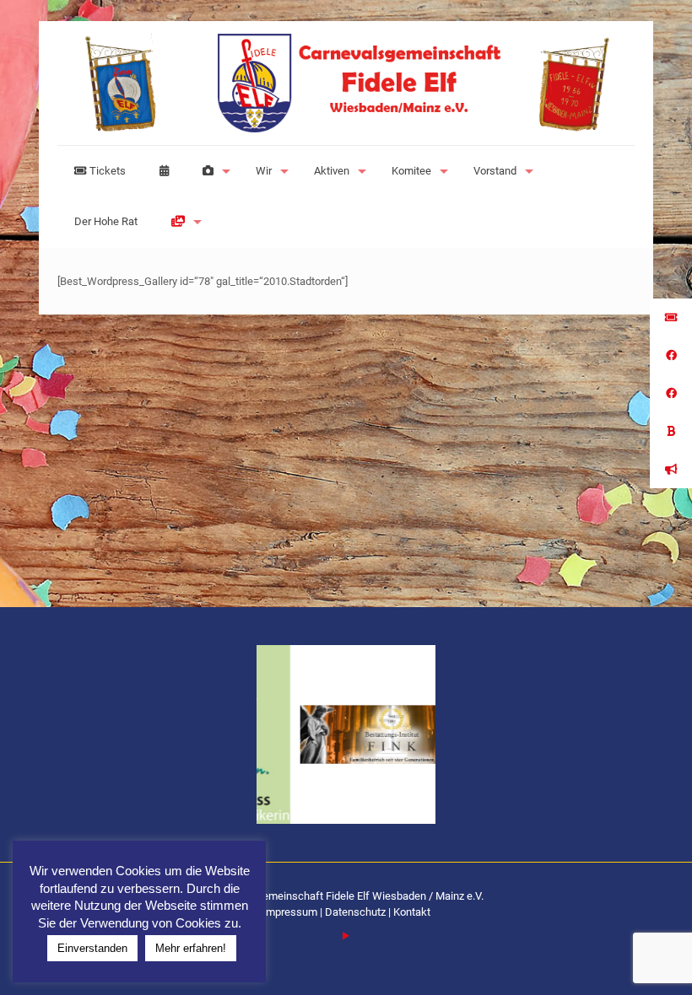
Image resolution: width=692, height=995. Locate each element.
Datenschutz (355, 912)
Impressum (291, 912)
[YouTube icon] (346, 936)
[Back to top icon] (611, 960)
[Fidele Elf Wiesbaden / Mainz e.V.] (346, 83)
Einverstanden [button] (92, 948)
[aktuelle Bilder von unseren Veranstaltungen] (212, 171)
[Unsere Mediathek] (182, 221)
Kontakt (411, 912)
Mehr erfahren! (190, 948)
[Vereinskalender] (164, 171)
